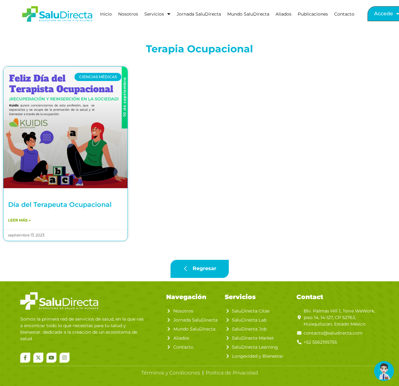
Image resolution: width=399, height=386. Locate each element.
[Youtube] (51, 358)
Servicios (154, 14)
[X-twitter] (38, 358)
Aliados (283, 14)
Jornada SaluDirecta (199, 14)
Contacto (344, 14)
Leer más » (19, 220)
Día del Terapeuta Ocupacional (60, 204)
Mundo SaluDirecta (248, 14)
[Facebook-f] (25, 358)
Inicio (106, 14)
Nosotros (128, 14)
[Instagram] (65, 358)
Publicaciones (313, 14)
